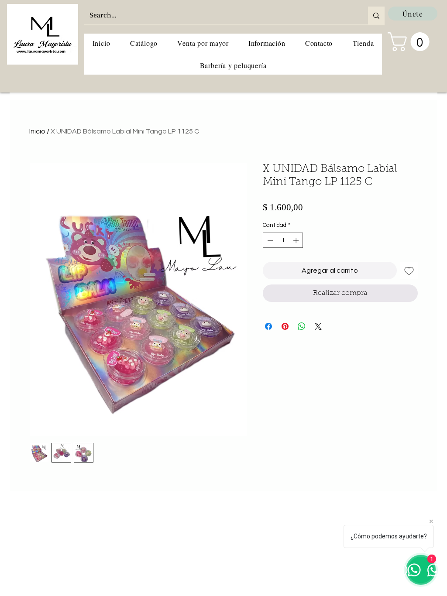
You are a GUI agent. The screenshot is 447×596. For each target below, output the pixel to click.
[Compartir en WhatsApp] (301, 326)
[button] (411, 41)
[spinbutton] (283, 240)
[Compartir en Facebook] (268, 326)
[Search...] (376, 15)
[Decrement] (269, 240)
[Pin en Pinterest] (285, 326)
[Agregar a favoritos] (409, 270)
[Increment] (297, 240)
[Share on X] (318, 326)
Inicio (37, 131)
